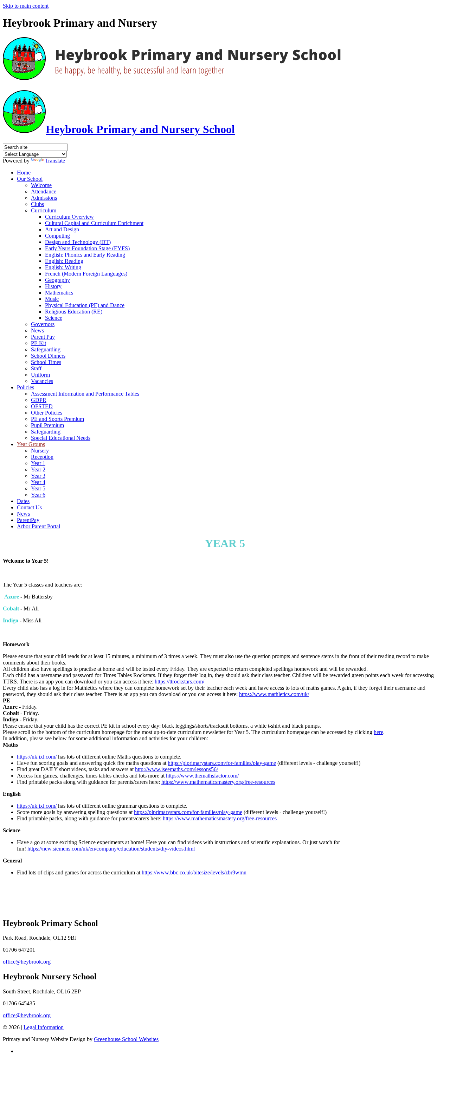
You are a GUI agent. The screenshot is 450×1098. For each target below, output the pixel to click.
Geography (57, 280)
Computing (57, 236)
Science (53, 318)
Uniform (40, 375)
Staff (36, 368)
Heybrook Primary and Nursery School (140, 129)
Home (24, 173)
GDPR (38, 400)
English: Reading (64, 261)
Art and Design (62, 229)
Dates (23, 501)
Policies (25, 387)
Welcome (41, 185)
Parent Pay (43, 337)
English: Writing (63, 267)
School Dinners (48, 356)
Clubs (37, 204)
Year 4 (38, 482)
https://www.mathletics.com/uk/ (274, 694)
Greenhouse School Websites (126, 1039)
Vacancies (42, 381)
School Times (46, 362)
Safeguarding (45, 349)
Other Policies (46, 413)
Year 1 (38, 463)
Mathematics (59, 293)
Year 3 (38, 476)
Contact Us (29, 507)
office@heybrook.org (27, 962)
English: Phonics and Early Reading (85, 255)
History (53, 286)
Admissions (44, 198)
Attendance (43, 191)
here (378, 732)
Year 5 (38, 488)
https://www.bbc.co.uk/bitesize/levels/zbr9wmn (194, 872)
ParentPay (28, 520)
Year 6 (38, 495)
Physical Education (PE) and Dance (84, 305)
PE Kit (38, 343)
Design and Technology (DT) (78, 242)
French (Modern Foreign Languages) (86, 274)
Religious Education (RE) (73, 312)
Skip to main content (26, 6)
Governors (42, 324)
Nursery (40, 451)
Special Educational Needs (60, 438)
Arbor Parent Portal (38, 526)
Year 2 (38, 469)
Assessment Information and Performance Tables (85, 394)
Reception (42, 457)
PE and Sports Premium (57, 419)
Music (52, 299)
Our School (30, 179)
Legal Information (44, 1027)
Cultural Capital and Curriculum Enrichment (94, 223)
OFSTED (42, 406)
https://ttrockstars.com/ (179, 681)
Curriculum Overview (69, 217)
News (37, 330)
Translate (55, 161)
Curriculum (43, 210)
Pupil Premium (47, 425)
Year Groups (31, 444)
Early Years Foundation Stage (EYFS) (87, 248)
